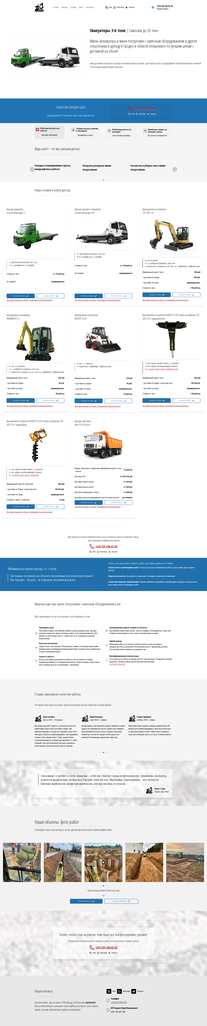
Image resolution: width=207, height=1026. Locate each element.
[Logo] (39, 7)
